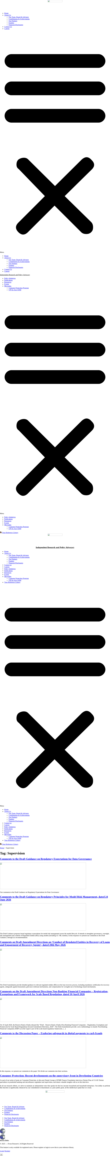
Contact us (7, 565)
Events (6, 284)
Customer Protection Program (19, 288)
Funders (11, 23)
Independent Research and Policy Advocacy (15, 275)
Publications (8, 280)
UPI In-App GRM (15, 290)
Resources (7, 282)
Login (2, 1151)
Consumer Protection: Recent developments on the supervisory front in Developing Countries (51, 1075)
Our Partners (13, 21)
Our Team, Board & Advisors (19, 17)
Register (7, 1151)
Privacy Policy (4, 1140)
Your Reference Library (12, 582)
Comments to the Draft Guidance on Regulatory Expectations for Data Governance (46, 859)
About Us (7, 15)
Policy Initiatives (10, 278)
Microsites (7, 286)
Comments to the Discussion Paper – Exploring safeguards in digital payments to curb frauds (51, 1033)
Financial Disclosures (16, 25)
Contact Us (8, 27)
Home (6, 13)
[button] (55, 142)
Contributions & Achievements (19, 19)
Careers (6, 29)
